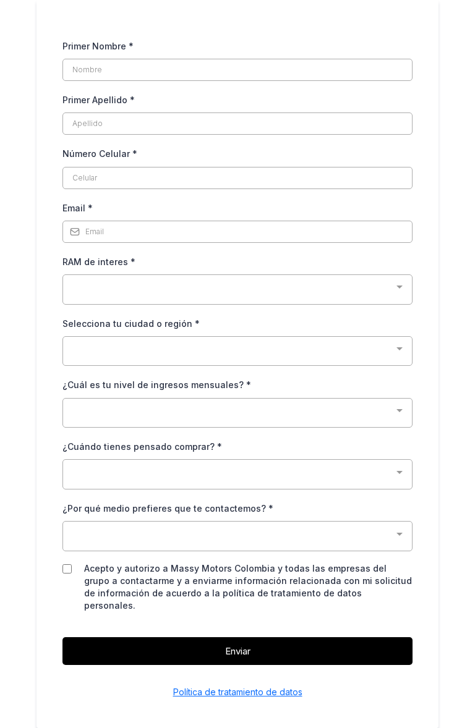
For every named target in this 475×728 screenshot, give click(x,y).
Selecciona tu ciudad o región (131, 323)
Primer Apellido (98, 100)
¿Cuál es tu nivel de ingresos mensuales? (156, 384)
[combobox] (237, 289)
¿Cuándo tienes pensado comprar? (142, 446)
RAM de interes (98, 261)
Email (77, 208)
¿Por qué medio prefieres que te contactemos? (167, 508)
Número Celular (99, 153)
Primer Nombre (98, 46)
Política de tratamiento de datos (237, 692)
